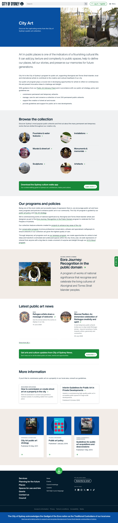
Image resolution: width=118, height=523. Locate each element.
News (48, 478)
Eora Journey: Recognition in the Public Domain (54, 219)
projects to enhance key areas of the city (66, 225)
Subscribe (90, 354)
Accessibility (74, 509)
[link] (13, 4)
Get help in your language (55, 491)
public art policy (25, 213)
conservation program (30, 229)
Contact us (24, 494)
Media (82, 509)
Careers (49, 488)
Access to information (41, 509)
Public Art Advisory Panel (46, 88)
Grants (22, 491)
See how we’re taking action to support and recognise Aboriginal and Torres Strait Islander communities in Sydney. (59, 519)
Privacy (52, 509)
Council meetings (52, 485)
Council (22, 498)
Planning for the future (29, 481)
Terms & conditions (62, 509)
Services (23, 478)
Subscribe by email (83, 481)
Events (49, 481)
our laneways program (58, 235)
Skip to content (4, 1)
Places (22, 484)
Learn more (89, 187)
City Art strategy (40, 213)
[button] (116, 261)
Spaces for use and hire (30, 488)
